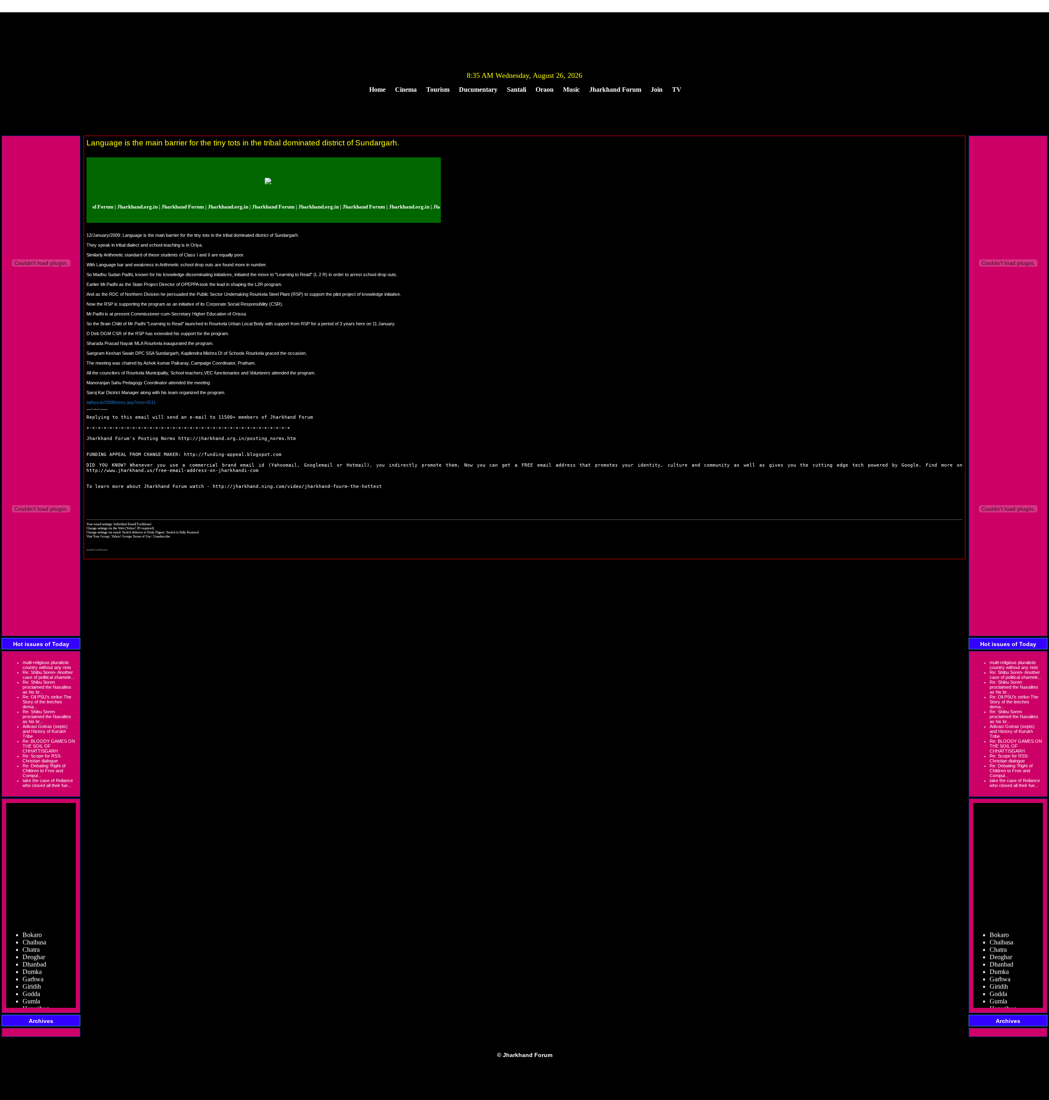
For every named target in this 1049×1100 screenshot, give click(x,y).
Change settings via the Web (105, 528)
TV (676, 89)
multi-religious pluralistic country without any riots (47, 665)
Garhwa (33, 968)
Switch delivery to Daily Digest (143, 532)
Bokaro (32, 924)
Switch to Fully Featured (182, 532)
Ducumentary (478, 89)
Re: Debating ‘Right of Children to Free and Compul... (44, 770)
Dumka (32, 960)
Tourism (438, 89)
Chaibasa (34, 931)
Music (571, 89)
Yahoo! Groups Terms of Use (131, 536)
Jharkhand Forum (615, 89)
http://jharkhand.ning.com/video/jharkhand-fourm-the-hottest (297, 486)
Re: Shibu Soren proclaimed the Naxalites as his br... (47, 687)
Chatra (31, 938)
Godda (31, 983)
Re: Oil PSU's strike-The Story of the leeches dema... (47, 701)
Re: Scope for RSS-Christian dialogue (42, 758)
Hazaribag (36, 997)
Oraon (545, 89)
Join (657, 89)
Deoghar (34, 946)
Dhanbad (34, 953)
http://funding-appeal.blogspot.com (233, 454)
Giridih (32, 975)
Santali (516, 89)
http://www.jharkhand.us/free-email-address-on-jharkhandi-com (172, 470)
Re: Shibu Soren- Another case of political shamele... (49, 675)
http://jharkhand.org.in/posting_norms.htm (237, 438)
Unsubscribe (161, 536)
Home (377, 89)
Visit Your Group (98, 536)
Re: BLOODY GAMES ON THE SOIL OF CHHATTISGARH (49, 746)
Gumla (31, 990)
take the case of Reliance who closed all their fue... (48, 783)
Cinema (406, 89)
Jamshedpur (38, 1005)
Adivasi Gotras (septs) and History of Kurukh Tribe (45, 731)
